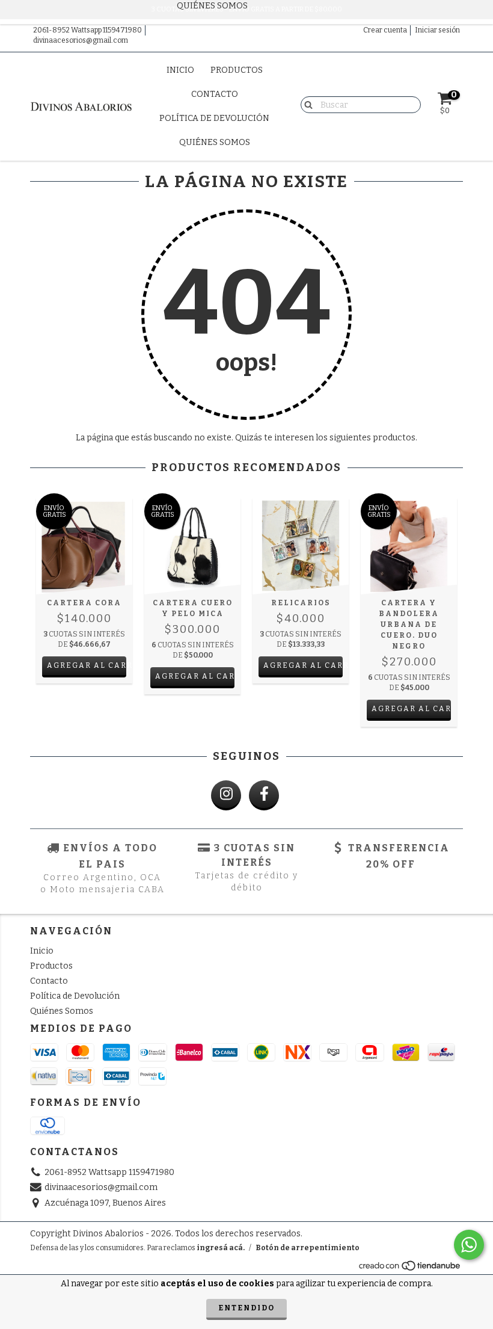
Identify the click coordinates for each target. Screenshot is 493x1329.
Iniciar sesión (437, 30)
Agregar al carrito (86, 665)
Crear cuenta (385, 30)
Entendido (246, 1308)
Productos (236, 70)
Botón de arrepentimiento (308, 1248)
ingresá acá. (221, 1248)
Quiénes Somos (214, 142)
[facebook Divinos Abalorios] (264, 795)
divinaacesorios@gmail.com (80, 40)
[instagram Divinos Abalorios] (226, 795)
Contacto (214, 94)
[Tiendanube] (410, 1269)
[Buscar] (306, 104)
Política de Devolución (214, 118)
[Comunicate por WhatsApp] (469, 1245)
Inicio (180, 70)
